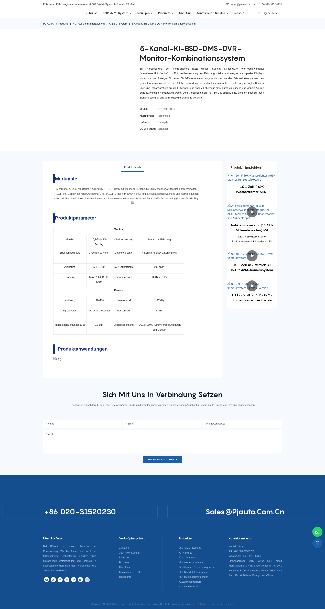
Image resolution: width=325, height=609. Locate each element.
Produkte (63, 23)
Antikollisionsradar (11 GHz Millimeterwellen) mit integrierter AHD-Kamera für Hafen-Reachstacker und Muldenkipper (252, 228)
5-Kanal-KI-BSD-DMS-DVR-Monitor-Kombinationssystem (164, 23)
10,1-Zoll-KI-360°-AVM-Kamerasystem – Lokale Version (252, 298)
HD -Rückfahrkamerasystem (89, 23)
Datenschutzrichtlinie (222, 604)
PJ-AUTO (48, 23)
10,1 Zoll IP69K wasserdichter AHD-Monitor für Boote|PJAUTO (252, 189)
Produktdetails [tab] (132, 167)
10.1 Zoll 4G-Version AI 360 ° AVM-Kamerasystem (252, 267)
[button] (244, 13)
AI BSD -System (118, 23)
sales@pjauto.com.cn (243, 4)
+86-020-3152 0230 (271, 4)
